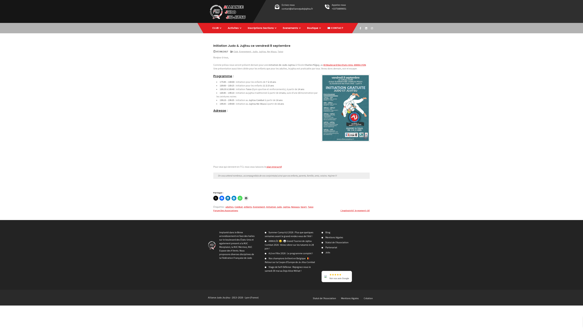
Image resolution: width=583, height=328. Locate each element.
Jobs (327, 252)
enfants (248, 206)
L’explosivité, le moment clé (355, 210)
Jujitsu (262, 51)
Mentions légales (334, 237)
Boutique (312, 28)
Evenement (245, 51)
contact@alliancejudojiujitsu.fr (297, 8)
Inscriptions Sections (261, 28)
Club (235, 51)
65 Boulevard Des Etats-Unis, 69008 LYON (344, 65)
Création (368, 298)
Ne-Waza (271, 51)
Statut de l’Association (336, 242)
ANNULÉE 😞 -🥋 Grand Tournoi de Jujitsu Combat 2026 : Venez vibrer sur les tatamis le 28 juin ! (289, 244)
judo (279, 206)
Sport (304, 206)
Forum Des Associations (225, 210)
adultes (229, 206)
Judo (255, 51)
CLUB (215, 28)
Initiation (271, 206)
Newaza (295, 206)
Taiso (280, 51)
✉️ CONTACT (335, 28)
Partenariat (331, 247)
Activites (233, 28)
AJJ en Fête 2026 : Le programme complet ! (291, 253)
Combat (239, 206)
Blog (327, 232)
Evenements (290, 28)
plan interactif (274, 166)
